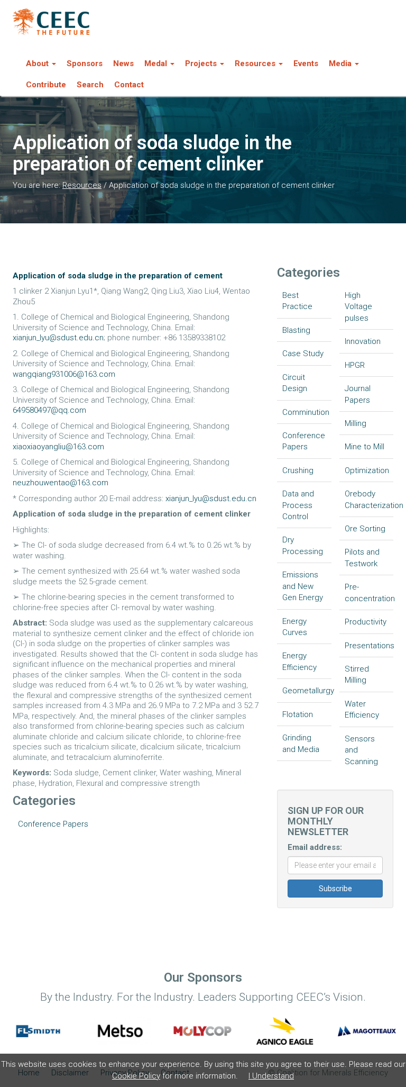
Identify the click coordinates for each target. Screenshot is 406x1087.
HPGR (355, 365)
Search (90, 84)
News (123, 63)
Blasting (296, 330)
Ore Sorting (365, 528)
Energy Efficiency (299, 661)
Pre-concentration (369, 592)
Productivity (365, 622)
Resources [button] (255, 63)
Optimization (367, 470)
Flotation (297, 714)
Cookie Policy (136, 1076)
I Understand (271, 1076)
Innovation (363, 341)
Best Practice (297, 301)
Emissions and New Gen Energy (302, 586)
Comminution (305, 412)
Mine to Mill (364, 446)
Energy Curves (294, 627)
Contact (129, 84)
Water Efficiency (362, 709)
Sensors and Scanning (361, 750)
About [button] (37, 63)
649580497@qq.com (49, 410)
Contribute (46, 84)
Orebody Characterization (369, 499)
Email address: (315, 847)
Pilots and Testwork (362, 557)
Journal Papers (358, 394)
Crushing (297, 470)
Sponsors (85, 63)
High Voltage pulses (358, 307)
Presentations (369, 645)
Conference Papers (53, 824)
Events (305, 63)
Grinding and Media (300, 743)
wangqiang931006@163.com (64, 374)
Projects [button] (201, 63)
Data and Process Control (298, 505)
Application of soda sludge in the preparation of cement (118, 275)
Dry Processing (302, 545)
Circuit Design (294, 383)
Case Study (303, 353)
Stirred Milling (357, 674)
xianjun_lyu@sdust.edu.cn (58, 337)
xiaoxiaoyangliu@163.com (58, 446)
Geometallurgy (306, 690)
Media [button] (340, 63)
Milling (355, 423)
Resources (82, 185)
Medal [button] (155, 63)
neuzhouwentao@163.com (60, 482)
